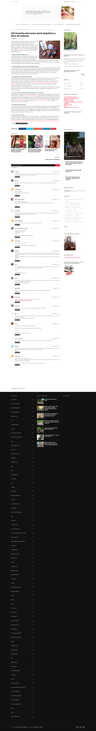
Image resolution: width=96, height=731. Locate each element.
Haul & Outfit (13, 491)
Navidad (12, 583)
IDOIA (16, 323)
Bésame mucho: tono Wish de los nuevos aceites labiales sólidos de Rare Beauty (51, 408)
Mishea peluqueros (15, 574)
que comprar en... (14, 629)
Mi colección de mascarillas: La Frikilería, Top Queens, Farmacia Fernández (18, 150)
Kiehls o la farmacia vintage (16, 512)
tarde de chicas (14, 662)
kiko (12, 516)
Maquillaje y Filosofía (15, 553)
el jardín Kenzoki (68, 221)
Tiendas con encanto (15, 683)
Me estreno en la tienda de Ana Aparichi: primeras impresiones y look (51, 415)
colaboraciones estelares (78, 217)
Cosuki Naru (17, 210)
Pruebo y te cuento (15, 624)
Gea (81, 221)
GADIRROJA (66, 103)
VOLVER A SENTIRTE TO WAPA (71, 107)
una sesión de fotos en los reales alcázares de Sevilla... (23, 120)
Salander (17, 346)
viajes (12, 712)
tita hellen (17, 171)
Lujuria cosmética (68, 217)
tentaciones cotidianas (76, 207)
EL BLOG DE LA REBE (68, 100)
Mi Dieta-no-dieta (14, 570)
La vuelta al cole (14, 524)
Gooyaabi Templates (38, 727)
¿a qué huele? (67, 207)
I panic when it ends (76, 219)
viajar (12, 708)
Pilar (16, 264)
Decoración (13, 449)
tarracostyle (17, 288)
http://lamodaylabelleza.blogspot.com (23, 300)
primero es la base (78, 213)
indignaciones (14, 508)
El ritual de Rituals (14, 474)
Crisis (12, 441)
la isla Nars (67, 201)
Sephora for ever (68, 209)
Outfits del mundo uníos (16, 587)
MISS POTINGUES (68, 104)
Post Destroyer (14, 616)
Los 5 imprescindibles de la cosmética (21, 29)
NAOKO (65, 106)
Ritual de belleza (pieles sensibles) (41, 24)
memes (12, 562)
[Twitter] (77, 727)
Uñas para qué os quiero (74, 205)
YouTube (75, 88)
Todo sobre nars (59, 24)
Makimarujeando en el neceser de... (18, 541)
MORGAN (17, 251)
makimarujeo (13, 545)
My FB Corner (18, 297)
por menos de (14, 608)
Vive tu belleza (18, 189)
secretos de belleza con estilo (21, 228)
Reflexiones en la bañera (73, 24)
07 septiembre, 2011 (55, 171)
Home (12, 29)
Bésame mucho (26, 24)
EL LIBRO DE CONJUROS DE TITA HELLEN (73, 102)
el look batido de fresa (41, 100)
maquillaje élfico (76, 221)
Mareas (16, 180)
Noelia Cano (17, 306)
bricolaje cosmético (15, 424)
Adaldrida (17, 241)
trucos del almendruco (15, 691)
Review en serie (68, 219)
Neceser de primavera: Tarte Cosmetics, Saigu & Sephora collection (51, 422)
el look (66, 199)
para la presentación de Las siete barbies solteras (48, 120)
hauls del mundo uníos (15, 495)
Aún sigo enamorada (15, 412)
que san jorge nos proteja (16, 633)
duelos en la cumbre (69, 215)
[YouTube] (68, 1)
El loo (12, 466)
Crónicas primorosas (15, 445)
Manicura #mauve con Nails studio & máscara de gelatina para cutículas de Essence (35, 150)
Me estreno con (14, 558)
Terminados (13, 674)
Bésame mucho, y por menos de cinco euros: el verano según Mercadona (50, 443)
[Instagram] (66, 1)
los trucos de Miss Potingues (30, 95)
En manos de (13, 478)
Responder (17, 176)
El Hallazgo (13, 458)
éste (32, 112)
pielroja (66, 205)
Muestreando (14, 578)
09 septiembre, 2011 (55, 346)
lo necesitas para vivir (69, 213)
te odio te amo (14, 666)
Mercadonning (14, 566)
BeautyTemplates (23, 727)
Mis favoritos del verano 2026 (50, 400)
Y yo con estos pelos (15, 716)
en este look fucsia (21, 100)
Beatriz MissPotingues (20, 199)
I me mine (75, 209)
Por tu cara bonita (18, 338)
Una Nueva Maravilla (15, 699)
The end (12, 679)
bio (11, 420)
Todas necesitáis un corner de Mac (71, 211)
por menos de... (80, 199)
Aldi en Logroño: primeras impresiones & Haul (51, 150)
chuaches (76, 215)
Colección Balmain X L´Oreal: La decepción (51, 436)
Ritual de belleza (14, 649)
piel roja (12, 595)
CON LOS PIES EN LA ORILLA (70, 97)
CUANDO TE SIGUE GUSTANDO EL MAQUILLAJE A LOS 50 (71, 99)
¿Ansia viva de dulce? (15, 403)
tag (11, 658)
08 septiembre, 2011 (55, 313)
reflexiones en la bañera (16, 637)
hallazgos (13, 487)
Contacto (17, 1)
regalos (12, 641)
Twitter (75, 83)
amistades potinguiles (15, 407)
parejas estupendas (15, 591)
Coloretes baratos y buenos (16, 437)
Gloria (16, 278)
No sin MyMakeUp (18, 220)
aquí (19, 48)
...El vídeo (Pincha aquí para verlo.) (72, 257)
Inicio (12, 1)
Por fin (12, 603)
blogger (57, 165)
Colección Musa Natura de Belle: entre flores (51, 428)
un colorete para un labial (16, 695)
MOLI (16, 313)
